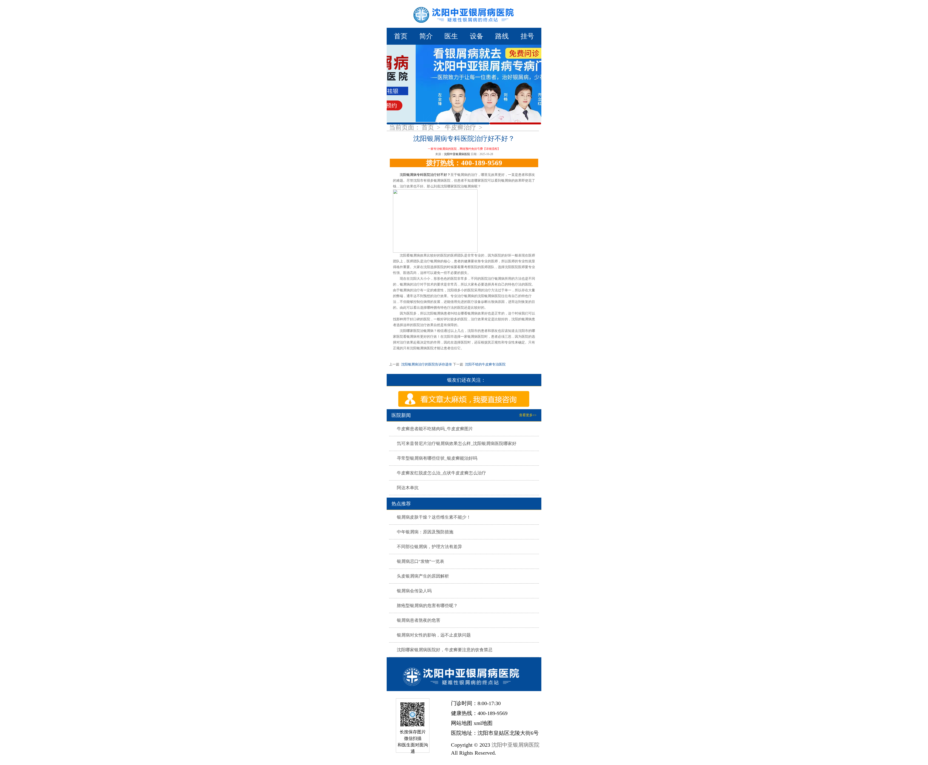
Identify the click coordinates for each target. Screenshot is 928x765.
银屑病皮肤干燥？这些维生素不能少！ (434, 517)
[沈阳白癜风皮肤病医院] (464, 674)
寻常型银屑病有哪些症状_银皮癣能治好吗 (437, 458)
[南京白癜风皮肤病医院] (464, 14)
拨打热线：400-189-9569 (464, 163)
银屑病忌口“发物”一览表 (420, 561)
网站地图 (461, 723)
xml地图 (483, 723)
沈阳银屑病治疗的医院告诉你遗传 (426, 364)
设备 (476, 36)
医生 (451, 36)
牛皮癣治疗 (461, 127)
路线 (502, 36)
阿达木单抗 (408, 487)
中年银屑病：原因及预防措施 (425, 531)
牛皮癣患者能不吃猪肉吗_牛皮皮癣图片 (435, 428)
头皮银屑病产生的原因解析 (423, 576)
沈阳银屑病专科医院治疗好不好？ (425, 175)
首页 (400, 36)
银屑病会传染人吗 (414, 590)
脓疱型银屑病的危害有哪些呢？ (427, 605)
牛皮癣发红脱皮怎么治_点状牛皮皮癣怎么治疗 (441, 473)
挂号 (527, 36)
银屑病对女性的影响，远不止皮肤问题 (434, 635)
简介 (426, 36)
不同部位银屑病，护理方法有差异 (429, 546)
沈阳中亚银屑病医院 (457, 154)
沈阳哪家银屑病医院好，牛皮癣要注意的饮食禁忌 (445, 649)
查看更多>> (527, 415)
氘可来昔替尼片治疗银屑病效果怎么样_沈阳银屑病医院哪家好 (456, 443)
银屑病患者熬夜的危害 (418, 620)
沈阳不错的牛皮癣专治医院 (485, 364)
